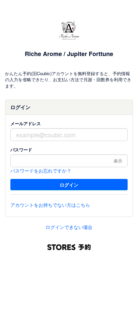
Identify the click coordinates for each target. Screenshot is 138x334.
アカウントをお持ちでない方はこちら (50, 204)
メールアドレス (25, 123)
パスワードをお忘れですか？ (40, 170)
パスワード (21, 149)
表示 (118, 160)
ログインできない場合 (69, 227)
